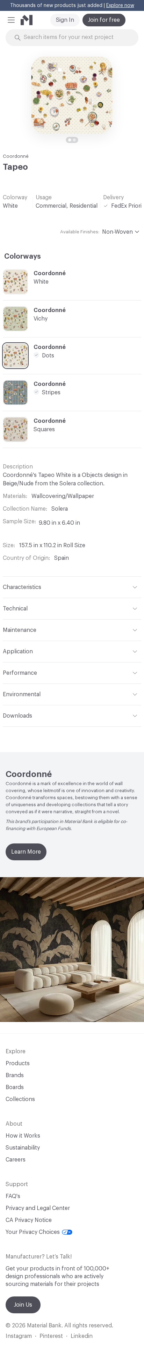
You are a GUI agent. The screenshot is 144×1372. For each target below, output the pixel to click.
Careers (16, 1160)
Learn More (26, 852)
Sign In (65, 20)
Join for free (104, 20)
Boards (15, 1087)
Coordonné (16, 156)
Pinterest (51, 1336)
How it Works (23, 1136)
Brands (15, 1075)
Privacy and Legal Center (38, 1208)
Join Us (23, 1305)
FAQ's (13, 1196)
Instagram (19, 1336)
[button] (11, 20)
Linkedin (82, 1336)
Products (18, 1063)
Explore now (120, 5)
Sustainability (23, 1148)
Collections (20, 1099)
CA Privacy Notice (29, 1220)
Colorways (22, 256)
